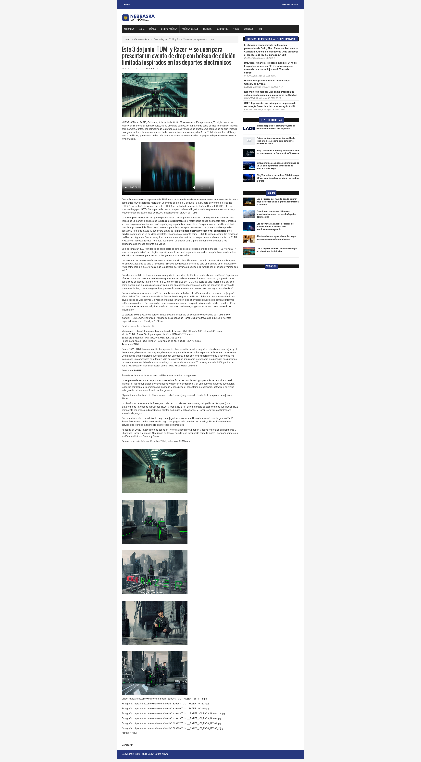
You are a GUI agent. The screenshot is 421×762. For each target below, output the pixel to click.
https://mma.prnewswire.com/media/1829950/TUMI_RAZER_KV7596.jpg (172, 708)
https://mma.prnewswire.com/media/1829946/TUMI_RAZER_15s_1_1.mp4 (168, 698)
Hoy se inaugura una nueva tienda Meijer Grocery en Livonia (267, 82)
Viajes (236, 28)
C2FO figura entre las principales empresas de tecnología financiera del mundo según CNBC (270, 104)
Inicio (127, 39)
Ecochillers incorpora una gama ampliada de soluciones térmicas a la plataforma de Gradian (270, 93)
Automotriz (223, 28)
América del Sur (190, 28)
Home (127, 4)
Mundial (207, 28)
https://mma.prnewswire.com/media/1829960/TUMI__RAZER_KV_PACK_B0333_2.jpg (178, 728)
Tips (260, 28)
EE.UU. (142, 28)
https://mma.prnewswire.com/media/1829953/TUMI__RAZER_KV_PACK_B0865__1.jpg (179, 713)
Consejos (249, 28)
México (152, 28)
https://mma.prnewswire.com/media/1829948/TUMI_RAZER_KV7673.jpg (172, 703)
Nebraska (129, 28)
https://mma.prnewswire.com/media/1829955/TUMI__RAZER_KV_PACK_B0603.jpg (177, 718)
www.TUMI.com (189, 365)
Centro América (169, 28)
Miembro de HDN (290, 4)
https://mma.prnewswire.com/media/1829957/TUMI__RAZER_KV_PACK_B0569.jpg (177, 723)
